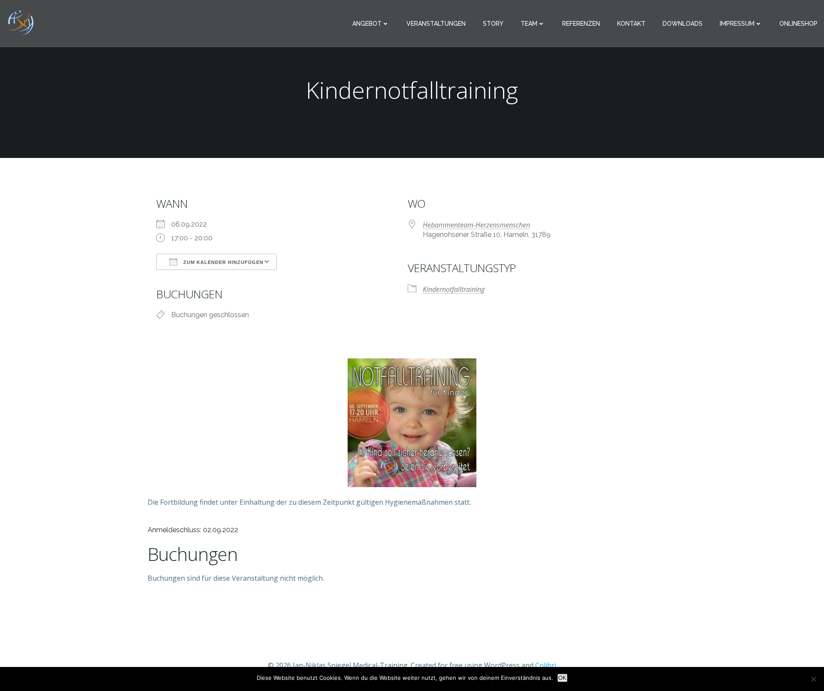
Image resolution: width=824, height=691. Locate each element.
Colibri (545, 665)
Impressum (737, 23)
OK (562, 678)
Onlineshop (798, 23)
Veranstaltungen (436, 23)
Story (493, 23)
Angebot (367, 23)
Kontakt (631, 23)
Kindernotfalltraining (454, 289)
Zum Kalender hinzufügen (223, 262)
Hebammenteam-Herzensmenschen (476, 225)
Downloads (683, 23)
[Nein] (813, 679)
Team (529, 23)
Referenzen (581, 23)
